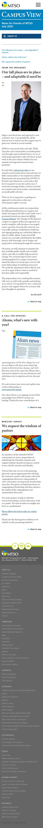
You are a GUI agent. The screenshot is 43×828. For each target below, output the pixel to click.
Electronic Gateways (9, 810)
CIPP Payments (7, 681)
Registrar (5, 700)
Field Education (7, 710)
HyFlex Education (8, 706)
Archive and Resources (10, 768)
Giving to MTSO (7, 794)
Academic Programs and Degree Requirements (18, 690)
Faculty (4, 694)
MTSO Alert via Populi (9, 817)
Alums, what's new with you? (14, 57)
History (4, 590)
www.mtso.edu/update (11, 389)
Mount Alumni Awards (10, 788)
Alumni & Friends (9, 777)
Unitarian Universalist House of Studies (15, 716)
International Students (10, 664)
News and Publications (10, 580)
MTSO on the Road (9, 655)
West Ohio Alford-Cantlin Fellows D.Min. (16, 713)
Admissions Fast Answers (10, 648)
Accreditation (6, 593)
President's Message (9, 574)
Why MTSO (6, 638)
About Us (6, 570)
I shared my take (21, 170)
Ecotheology (8, 735)
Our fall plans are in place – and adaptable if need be (20, 51)
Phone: (29, 560)
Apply (4, 635)
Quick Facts (6, 587)
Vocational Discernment (10, 807)
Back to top (35, 301)
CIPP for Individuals (8, 674)
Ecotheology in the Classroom (12, 742)
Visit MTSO (6, 642)
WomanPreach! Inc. (9, 612)
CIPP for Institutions (9, 677)
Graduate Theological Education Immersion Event (19, 762)
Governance (6, 596)
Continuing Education (10, 729)
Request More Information (11, 625)
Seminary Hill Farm (8, 739)
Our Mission (6, 583)
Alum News (6, 797)
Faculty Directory (8, 606)
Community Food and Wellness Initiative (16, 745)
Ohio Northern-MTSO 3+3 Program (14, 723)
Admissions (7, 622)
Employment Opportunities (11, 603)
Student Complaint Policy (11, 814)
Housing (5, 651)
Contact (5, 616)
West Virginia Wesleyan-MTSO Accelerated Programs (21, 726)
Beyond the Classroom (10, 697)
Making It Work (7, 645)
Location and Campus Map (11, 577)
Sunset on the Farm (9, 765)
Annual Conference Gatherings (13, 781)
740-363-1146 (31, 560)
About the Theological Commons (14, 771)
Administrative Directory (10, 609)
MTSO (11, 5)
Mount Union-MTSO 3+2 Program (14, 719)
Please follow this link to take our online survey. (19, 513)
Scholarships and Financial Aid (12, 629)
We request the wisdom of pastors (16, 62)
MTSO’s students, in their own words (15, 658)
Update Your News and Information (15, 784)
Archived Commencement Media (13, 791)
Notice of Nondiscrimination (12, 599)
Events (5, 751)
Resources (6, 803)
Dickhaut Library (7, 703)
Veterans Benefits (8, 661)
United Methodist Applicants (12, 632)
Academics (6, 686)
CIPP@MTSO (6, 670)
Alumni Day (6, 755)
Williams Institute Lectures (11, 758)
